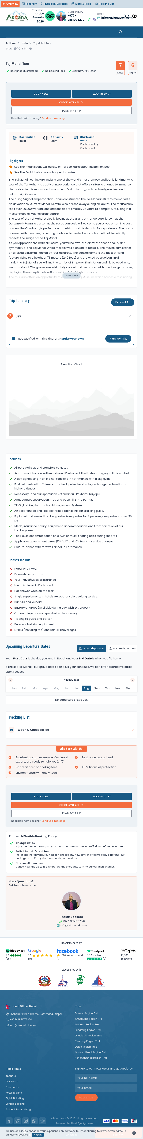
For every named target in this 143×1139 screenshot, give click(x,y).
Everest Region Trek (87, 1013)
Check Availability (71, 102)
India (25, 43)
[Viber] (42, 1120)
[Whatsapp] (34, 1120)
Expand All (122, 302)
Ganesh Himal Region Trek (91, 1052)
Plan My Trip (71, 111)
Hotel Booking (14, 1092)
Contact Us (12, 1087)
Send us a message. (54, 118)
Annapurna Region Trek (89, 1019)
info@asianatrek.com (23, 1025)
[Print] (30, 48)
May (56, 688)
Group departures (94, 648)
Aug (86, 688)
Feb (24, 688)
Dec (128, 688)
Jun (67, 688)
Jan (14, 688)
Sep (97, 688)
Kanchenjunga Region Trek (91, 1058)
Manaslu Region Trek (87, 1024)
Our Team (12, 1081)
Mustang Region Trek (87, 1041)
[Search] (120, 32)
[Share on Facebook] (15, 48)
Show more (72, 275)
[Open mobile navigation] (133, 32)
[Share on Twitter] (19, 48)
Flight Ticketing (15, 1098)
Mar (35, 688)
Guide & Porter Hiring (18, 1109)
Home (12, 43)
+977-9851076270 (21, 1019)
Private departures (124, 648)
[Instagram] (25, 1120)
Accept (38, 1134)
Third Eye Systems (82, 1123)
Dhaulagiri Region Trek (88, 1035)
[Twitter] (17, 1120)
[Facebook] (9, 1120)
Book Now (41, 94)
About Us (11, 1076)
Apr (45, 688)
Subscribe (86, 1097)
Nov (118, 688)
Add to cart (102, 94)
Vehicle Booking (15, 1104)
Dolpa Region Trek (86, 1046)
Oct (107, 688)
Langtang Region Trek (88, 1030)
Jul (76, 688)
